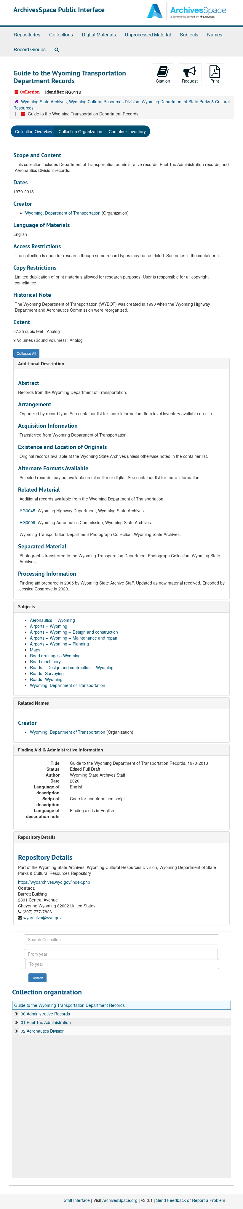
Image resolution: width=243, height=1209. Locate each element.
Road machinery (45, 661)
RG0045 (27, 510)
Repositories (27, 34)
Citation (163, 81)
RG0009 (27, 522)
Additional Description (41, 363)
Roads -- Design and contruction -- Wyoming (71, 667)
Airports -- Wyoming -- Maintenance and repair (73, 638)
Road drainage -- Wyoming (55, 656)
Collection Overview (33, 131)
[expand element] (16, 1013)
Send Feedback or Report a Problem (190, 1200)
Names (214, 34)
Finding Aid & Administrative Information (60, 750)
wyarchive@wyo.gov (42, 917)
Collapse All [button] (26, 353)
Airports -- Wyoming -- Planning (59, 644)
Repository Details (36, 837)
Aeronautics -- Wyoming (52, 620)
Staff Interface (77, 1200)
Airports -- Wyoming (48, 626)
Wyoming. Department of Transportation (62, 213)
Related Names (33, 703)
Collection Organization (80, 131)
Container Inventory (127, 131)
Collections (61, 34)
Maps (35, 650)
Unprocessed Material (148, 34)
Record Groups (30, 49)
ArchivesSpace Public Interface (59, 9)
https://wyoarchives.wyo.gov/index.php (54, 882)
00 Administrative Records (45, 1014)
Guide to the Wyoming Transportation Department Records (69, 1005)
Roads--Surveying (47, 673)
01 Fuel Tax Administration (46, 1022)
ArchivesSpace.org (120, 1200)
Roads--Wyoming (46, 679)
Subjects (189, 34)
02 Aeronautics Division (43, 1031)
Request (190, 81)
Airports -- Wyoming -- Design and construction (74, 632)
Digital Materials (99, 34)
